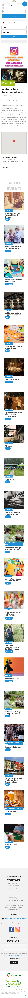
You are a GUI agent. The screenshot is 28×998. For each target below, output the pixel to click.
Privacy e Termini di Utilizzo (17, 955)
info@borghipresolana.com (14, 888)
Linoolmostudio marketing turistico (13, 993)
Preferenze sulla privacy (13, 992)
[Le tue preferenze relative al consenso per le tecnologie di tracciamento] (25, 995)
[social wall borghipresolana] (14, 56)
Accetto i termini (15, 958)
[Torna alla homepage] (14, 1)
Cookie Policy (4, 992)
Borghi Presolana (5, 989)
